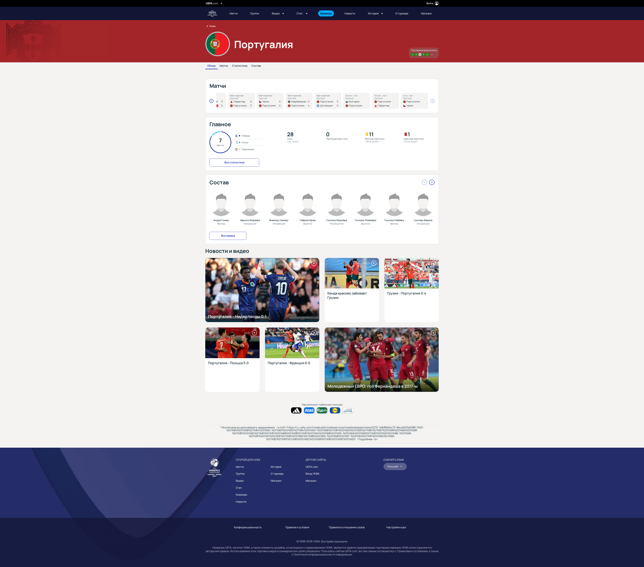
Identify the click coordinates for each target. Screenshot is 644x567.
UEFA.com (312, 467)
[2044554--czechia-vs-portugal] (270, 101)
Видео (240, 481)
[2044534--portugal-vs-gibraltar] (385, 101)
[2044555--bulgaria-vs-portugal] (356, 101)
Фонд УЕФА (312, 473)
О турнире (277, 473)
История (276, 467)
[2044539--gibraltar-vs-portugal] (241, 101)
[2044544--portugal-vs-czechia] (414, 101)
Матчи (224, 65)
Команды (241, 494)
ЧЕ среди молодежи (212, 13)
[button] (278, 13)
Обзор (211, 65)
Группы (240, 473)
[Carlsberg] (322, 410)
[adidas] (296, 410)
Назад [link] (212, 26)
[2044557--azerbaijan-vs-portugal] (299, 101)
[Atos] (309, 410)
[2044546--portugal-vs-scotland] (327, 101)
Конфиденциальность (248, 527)
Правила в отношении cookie (347, 527)
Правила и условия (297, 527)
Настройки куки (396, 527)
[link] (233, 13)
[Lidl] (335, 410)
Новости (241, 501)
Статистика (239, 65)
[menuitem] (235, 13)
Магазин (276, 481)
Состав (256, 65)
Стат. (239, 488)
